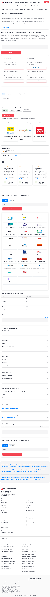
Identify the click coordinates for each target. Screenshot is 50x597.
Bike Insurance (4, 502)
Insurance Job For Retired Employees (28, 571)
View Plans (11, 209)
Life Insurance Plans (5, 566)
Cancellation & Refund (30, 509)
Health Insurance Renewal (16, 469)
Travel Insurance (4, 512)
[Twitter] (10, 492)
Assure (3, 394)
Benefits (11, 9)
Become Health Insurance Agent (9, 417)
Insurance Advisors (24, 2)
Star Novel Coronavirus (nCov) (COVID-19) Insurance (13, 391)
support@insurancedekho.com (10, 494)
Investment (3, 509)
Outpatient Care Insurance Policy (9, 385)
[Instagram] (6, 492)
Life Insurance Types (5, 559)
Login (46, 2)
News (39, 2)
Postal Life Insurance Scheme (6, 558)
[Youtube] (4, 492)
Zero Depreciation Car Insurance (7, 546)
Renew (31, 2)
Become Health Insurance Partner (28, 561)
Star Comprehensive (6, 334)
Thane (3, 309)
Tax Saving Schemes (5, 513)
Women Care (5, 401)
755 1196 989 (6, 495)
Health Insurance (4, 464)
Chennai (4, 306)
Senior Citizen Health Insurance (39, 469)
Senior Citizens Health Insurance (28, 554)
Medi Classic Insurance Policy (8, 346)
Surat (3, 314)
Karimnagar (4, 301)
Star (3, 9)
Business (2, 510)
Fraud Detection (28, 504)
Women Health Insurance (19, 471)
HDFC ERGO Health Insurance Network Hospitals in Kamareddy (15, 429)
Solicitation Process (4, 527)
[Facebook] (2, 492)
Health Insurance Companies (18, 468)
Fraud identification (4, 522)
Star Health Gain (5, 353)
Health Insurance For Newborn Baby (8, 473)
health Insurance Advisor (6, 468)
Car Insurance (3, 500)
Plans (7, 9)
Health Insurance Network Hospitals (23, 473)
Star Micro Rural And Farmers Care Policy (11, 388)
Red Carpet (4, 337)
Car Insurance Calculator (6, 544)
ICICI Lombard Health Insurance (7, 479)
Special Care (5, 356)
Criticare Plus (5, 362)
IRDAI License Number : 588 (34, 578)
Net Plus (4, 359)
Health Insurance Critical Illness (23, 466)
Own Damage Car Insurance (6, 549)
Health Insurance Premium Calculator (8, 466)
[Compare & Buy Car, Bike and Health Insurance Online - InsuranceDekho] (6, 2)
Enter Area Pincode (43, 104)
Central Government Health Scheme (8, 480)
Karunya (18, 480)
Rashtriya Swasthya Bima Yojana (21, 479)
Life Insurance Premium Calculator (7, 569)
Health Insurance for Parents (6, 471)
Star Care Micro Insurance (7, 365)
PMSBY (30, 479)
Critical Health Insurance (26, 549)
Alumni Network (4, 529)
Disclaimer (3, 524)
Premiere (4, 397)
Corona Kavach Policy (7, 375)
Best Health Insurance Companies (28, 544)
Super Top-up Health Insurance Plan (32, 468)
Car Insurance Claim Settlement (7, 551)
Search (11, 52)
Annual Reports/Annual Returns (7, 525)
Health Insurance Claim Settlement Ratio (39, 466)
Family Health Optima (7, 330)
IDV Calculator (4, 548)
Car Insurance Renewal (5, 543)
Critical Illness (22, 9)
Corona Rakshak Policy (7, 378)
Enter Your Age (6, 98)
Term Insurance (4, 507)
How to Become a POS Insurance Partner (29, 564)
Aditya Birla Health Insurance (39, 477)
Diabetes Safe (5, 340)
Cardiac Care (5, 343)
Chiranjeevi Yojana (36, 479)
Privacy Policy (28, 500)
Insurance (17, 2)
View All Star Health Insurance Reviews (11, 190)
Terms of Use (28, 507)
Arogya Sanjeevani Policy (7, 372)
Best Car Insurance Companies (7, 553)
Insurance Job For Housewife (27, 568)
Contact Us (3, 519)
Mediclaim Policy (22, 464)
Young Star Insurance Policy (8, 381)
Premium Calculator (30, 9)
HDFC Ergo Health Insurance (26, 477)
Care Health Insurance (15, 477)
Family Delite (5, 369)
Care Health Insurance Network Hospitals (10, 137)
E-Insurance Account (30, 510)
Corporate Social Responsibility (7, 532)
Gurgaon (4, 298)
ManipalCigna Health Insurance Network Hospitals (25, 138)
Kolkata (3, 304)
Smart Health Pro (6, 404)
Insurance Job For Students (27, 569)
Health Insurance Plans (13, 464)
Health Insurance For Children (31, 471)
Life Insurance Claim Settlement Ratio (8, 561)
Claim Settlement (39, 9)
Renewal (16, 9)
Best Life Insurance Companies (7, 564)
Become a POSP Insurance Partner (28, 558)
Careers (2, 530)
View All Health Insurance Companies (11, 286)
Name (4, 204)
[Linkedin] (8, 492)
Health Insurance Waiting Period (38, 473)
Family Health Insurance (27, 469)
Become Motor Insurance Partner (28, 559)
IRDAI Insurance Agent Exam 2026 (28, 566)
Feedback (3, 520)
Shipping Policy (28, 505)
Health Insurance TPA (5, 469)
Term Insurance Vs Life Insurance (7, 563)
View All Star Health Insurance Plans (10, 408)
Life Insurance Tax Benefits (6, 568)
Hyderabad (4, 312)
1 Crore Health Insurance (32, 464)
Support (34, 2)
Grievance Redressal (29, 502)
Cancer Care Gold (6, 350)
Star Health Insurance (5, 477)
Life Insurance (3, 505)
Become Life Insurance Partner (27, 563)
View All (46, 317)
